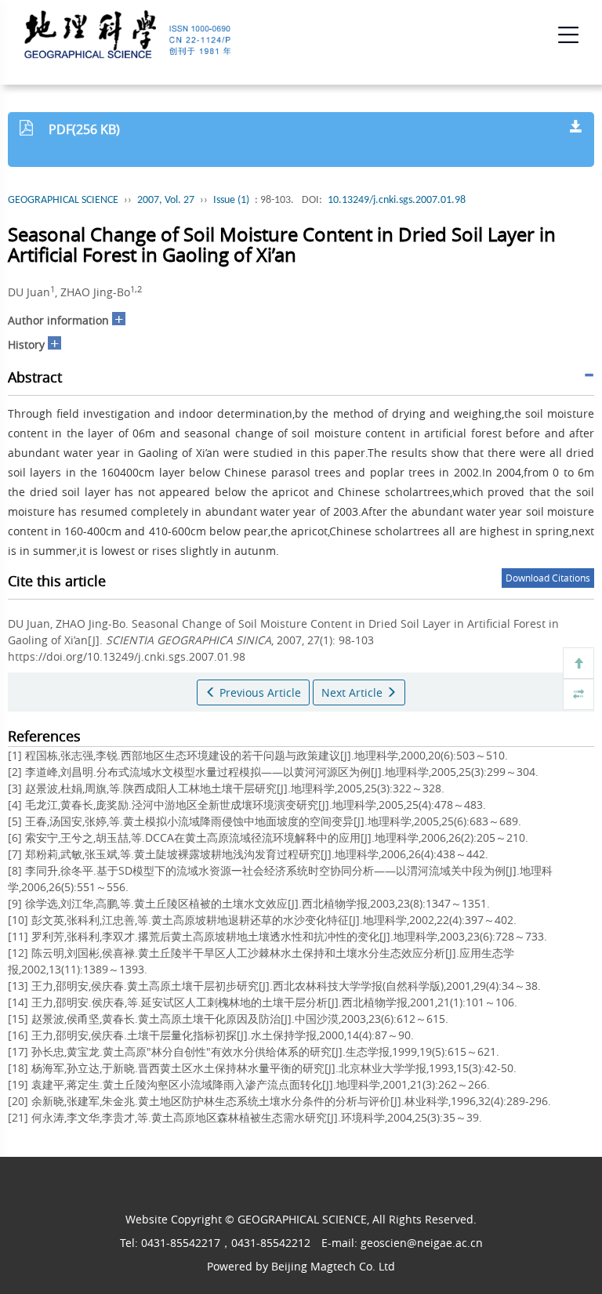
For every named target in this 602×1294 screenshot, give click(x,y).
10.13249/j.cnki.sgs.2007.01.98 (397, 200)
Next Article (353, 692)
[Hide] (578, 694)
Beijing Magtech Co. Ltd (333, 1266)
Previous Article (258, 692)
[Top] (578, 663)
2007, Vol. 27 (165, 200)
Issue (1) (231, 200)
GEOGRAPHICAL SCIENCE (63, 200)
